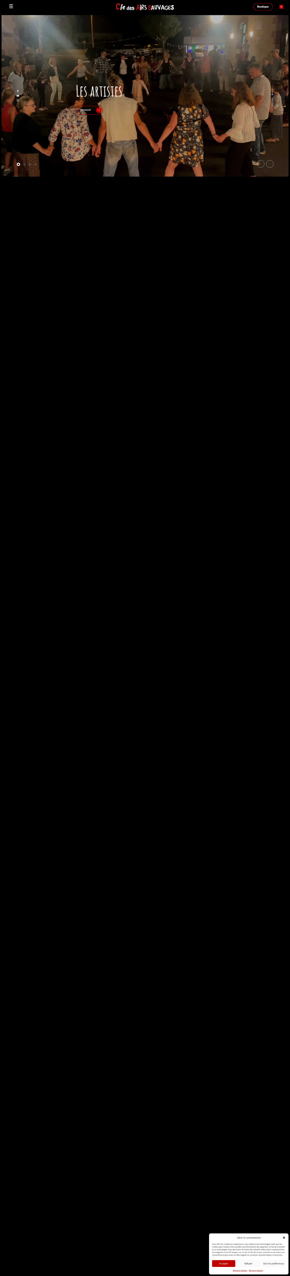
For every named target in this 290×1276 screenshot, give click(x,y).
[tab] (18, 164)
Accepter (223, 1263)
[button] (283, 1237)
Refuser (248, 1263)
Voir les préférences (273, 1263)
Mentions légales (240, 1270)
